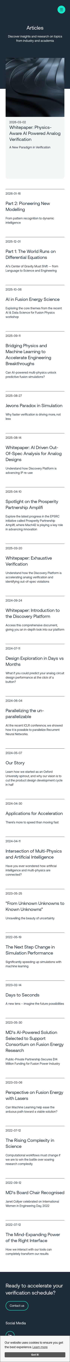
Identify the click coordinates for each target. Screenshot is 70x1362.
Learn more (40, 1347)
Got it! (35, 1354)
